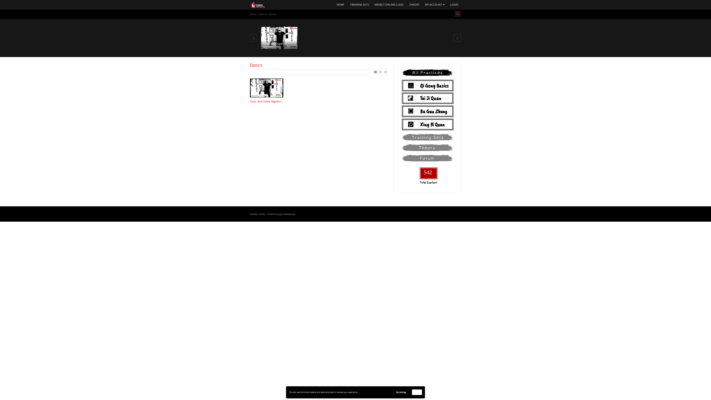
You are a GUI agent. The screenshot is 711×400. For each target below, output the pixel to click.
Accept (417, 392)
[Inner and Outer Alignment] (279, 38)
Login (454, 4)
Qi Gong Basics (434, 85)
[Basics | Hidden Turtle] (259, 4)
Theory (414, 4)
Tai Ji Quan (430, 98)
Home (340, 4)
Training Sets (359, 4)
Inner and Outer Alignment (273, 45)
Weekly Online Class (389, 4)
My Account (434, 4)
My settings (401, 392)
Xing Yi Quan (432, 124)
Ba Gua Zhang (433, 111)
